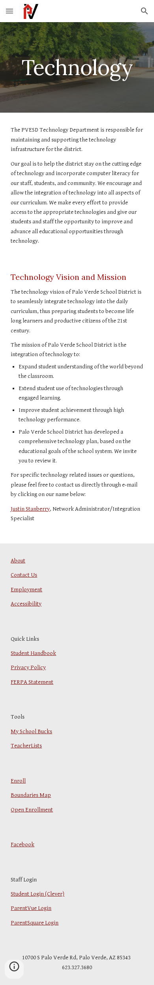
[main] (77, 67)
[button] (9, 11)
